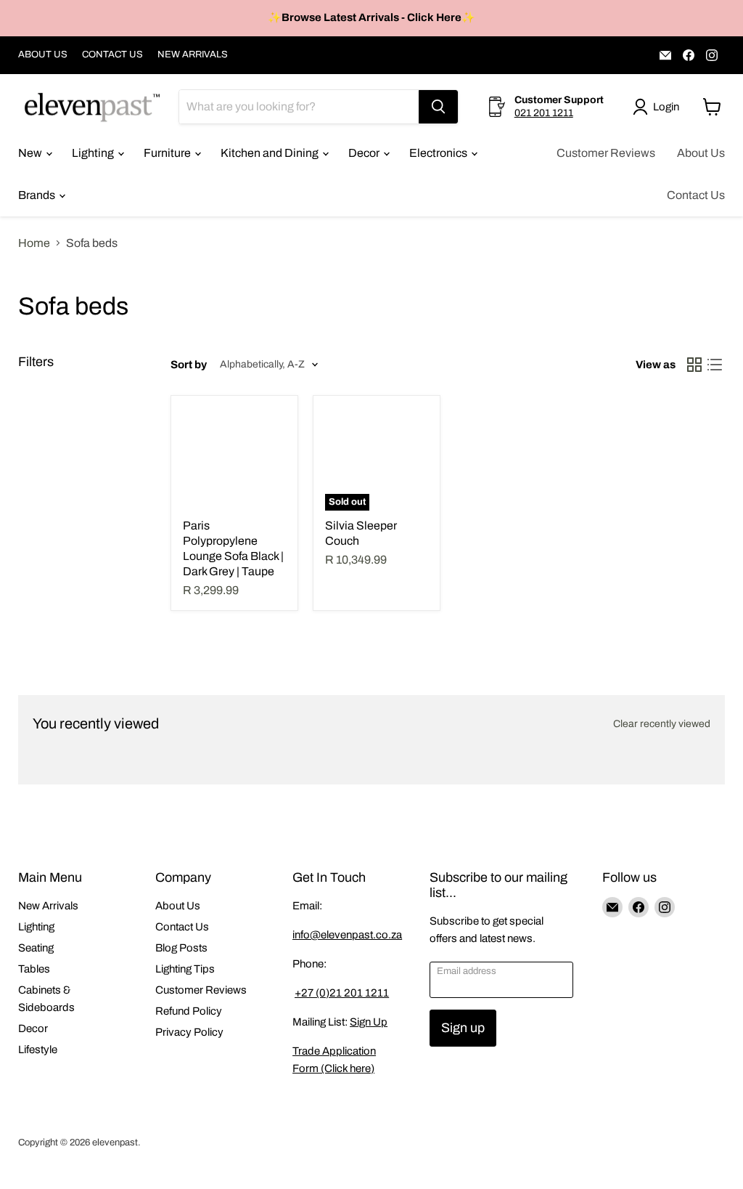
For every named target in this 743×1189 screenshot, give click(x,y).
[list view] (715, 364)
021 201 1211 (543, 112)
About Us (701, 153)
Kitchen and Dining (271, 153)
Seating (36, 948)
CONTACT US (112, 54)
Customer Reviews (606, 153)
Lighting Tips (185, 969)
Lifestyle (37, 1049)
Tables (34, 969)
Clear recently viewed (661, 723)
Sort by (189, 364)
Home (34, 243)
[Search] (438, 106)
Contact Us (696, 195)
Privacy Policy (189, 1032)
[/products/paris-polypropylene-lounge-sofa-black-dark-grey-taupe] (234, 459)
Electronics (439, 153)
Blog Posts (181, 948)
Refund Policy (188, 1011)
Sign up (463, 1027)
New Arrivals (48, 906)
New (31, 153)
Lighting (94, 153)
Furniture (168, 153)
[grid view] (694, 364)
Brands (37, 195)
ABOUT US (42, 54)
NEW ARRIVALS (192, 54)
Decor (365, 153)
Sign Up (368, 1022)
